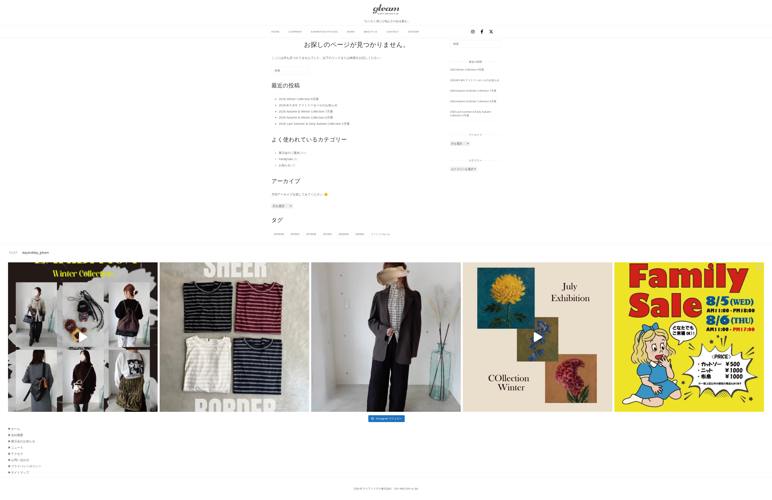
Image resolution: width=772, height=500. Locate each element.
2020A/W (343, 234)
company (295, 31)
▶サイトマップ (18, 472)
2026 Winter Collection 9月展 (299, 99)
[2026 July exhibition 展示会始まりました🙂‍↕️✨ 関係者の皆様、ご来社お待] (537, 337)
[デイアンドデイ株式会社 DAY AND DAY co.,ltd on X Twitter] (491, 32)
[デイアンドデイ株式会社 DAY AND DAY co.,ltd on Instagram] (473, 32)
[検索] (300, 72)
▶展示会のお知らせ (21, 441)
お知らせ (285, 165)
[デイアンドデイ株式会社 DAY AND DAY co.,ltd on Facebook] (482, 32)
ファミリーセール (380, 234)
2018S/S (295, 234)
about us (370, 31)
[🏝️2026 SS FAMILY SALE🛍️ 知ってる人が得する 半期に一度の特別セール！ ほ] (689, 337)
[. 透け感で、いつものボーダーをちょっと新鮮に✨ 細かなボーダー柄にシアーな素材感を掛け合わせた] (234, 337)
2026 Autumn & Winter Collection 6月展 (306, 117)
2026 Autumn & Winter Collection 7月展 (306, 111)
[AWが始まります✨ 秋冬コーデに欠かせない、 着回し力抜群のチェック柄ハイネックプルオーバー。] (386, 337)
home (275, 31)
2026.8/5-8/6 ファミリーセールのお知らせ (308, 105)
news (351, 31)
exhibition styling (324, 31)
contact (392, 31)
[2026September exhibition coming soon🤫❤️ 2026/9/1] (83, 337)
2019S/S (327, 234)
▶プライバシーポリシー (24, 466)
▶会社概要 (15, 435)
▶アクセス (15, 454)
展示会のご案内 (289, 153)
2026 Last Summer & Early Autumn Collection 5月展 (314, 124)
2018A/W (279, 234)
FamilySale (286, 159)
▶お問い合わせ (18, 460)
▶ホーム (14, 429)
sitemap (413, 31)
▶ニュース (15, 447)
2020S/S (359, 234)
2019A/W (311, 234)
